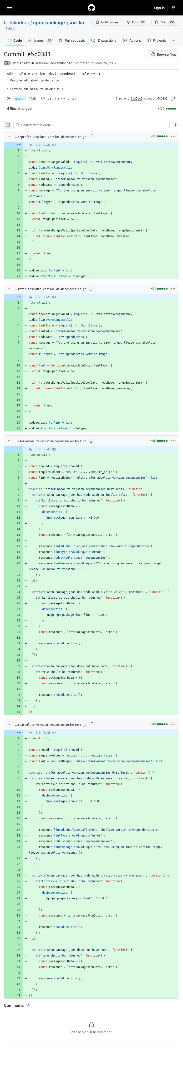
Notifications (109, 22)
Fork (138, 22)
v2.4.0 (72, 99)
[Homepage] (91, 7)
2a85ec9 (136, 98)
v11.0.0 (53, 99)
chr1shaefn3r (23, 63)
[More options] (173, 136)
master (20, 98)
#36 (95, 74)
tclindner (19, 22)
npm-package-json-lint (59, 22)
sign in (87, 1032)
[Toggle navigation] (9, 7)
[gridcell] (91, 145)
